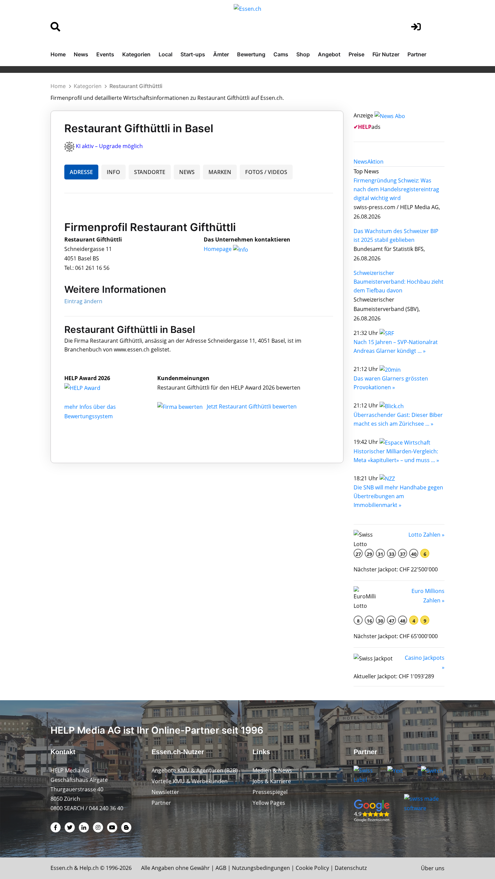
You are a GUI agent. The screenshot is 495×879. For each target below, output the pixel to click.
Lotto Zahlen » (426, 534)
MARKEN (219, 172)
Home (58, 54)
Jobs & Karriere (272, 781)
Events (105, 54)
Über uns (432, 868)
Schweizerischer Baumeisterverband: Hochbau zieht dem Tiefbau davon (398, 281)
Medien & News (272, 770)
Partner (416, 54)
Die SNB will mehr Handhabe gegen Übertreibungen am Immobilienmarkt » (398, 496)
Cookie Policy (312, 868)
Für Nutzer (385, 54)
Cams (280, 54)
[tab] (360, 161)
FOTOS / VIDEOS (266, 172)
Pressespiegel (270, 792)
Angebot (329, 54)
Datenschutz (351, 868)
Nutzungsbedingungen (261, 868)
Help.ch (89, 868)
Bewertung (251, 54)
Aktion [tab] (375, 161)
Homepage (218, 249)
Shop (303, 54)
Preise (356, 54)
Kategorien (136, 54)
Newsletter (165, 792)
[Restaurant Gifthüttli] (89, 387)
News (81, 54)
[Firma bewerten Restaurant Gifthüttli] (180, 406)
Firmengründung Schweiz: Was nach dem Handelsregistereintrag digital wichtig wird (396, 189)
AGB (221, 868)
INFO (113, 172)
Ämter (221, 54)
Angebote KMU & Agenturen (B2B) (195, 770)
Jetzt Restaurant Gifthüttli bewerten (252, 406)
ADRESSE (81, 172)
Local (165, 54)
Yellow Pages (269, 802)
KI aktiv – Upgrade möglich (109, 146)
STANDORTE (149, 172)
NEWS (187, 172)
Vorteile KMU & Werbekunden (190, 781)
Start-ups (192, 54)
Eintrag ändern (83, 301)
